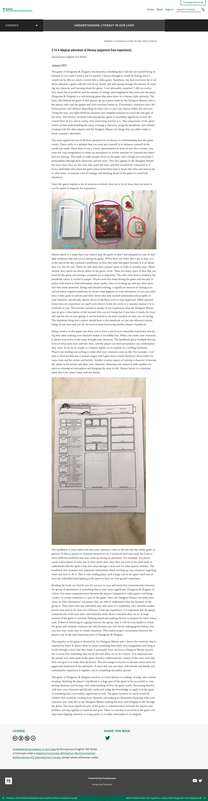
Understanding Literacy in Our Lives (104, 25)
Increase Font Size (193, 2)
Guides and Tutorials (102, 784)
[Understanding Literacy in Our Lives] (17, 9)
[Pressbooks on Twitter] (200, 781)
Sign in (169, 9)
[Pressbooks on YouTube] (195, 781)
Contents (11, 25)
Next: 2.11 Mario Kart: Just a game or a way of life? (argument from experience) (164, 798)
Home (150, 9)
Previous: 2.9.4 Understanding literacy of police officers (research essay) (41, 798)
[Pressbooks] (8, 781)
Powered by (102, 778)
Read (160, 9)
